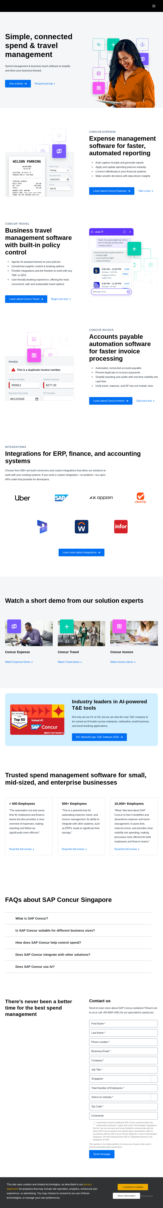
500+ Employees (74, 803)
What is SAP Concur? (31, 918)
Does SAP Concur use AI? (35, 966)
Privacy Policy (147, 1196)
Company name (98, 1058)
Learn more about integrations (79, 552)
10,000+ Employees (129, 803)
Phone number (98, 1040)
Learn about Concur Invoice (108, 400)
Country (94, 1077)
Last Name (95, 1031)
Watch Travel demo (68, 662)
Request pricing (44, 83)
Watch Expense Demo (17, 662)
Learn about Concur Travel (24, 299)
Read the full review (20, 849)
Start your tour (144, 400)
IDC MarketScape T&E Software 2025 (97, 737)
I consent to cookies (132, 1187)
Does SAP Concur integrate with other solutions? (52, 954)
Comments (95, 1113)
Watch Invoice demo (121, 662)
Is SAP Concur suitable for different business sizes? (55, 930)
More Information (126, 1195)
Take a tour (144, 191)
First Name (95, 1021)
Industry (94, 1095)
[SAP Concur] (20, 6)
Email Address (98, 1049)
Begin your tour (59, 299)
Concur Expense (17, 652)
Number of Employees (102, 1086)
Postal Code (96, 1104)
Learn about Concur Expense (109, 191)
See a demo (16, 83)
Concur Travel (68, 652)
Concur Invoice (121, 652)
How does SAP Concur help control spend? (48, 942)
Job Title (94, 1067)
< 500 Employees (22, 803)
